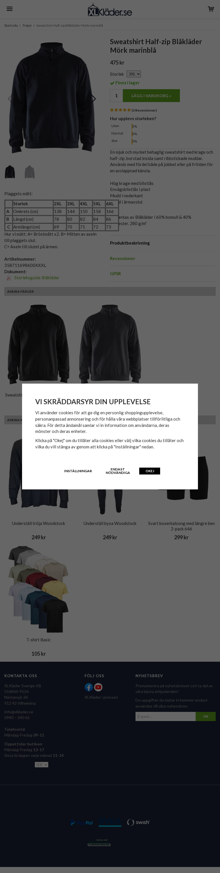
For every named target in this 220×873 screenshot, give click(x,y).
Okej (150, 471)
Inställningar (78, 471)
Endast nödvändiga (118, 471)
